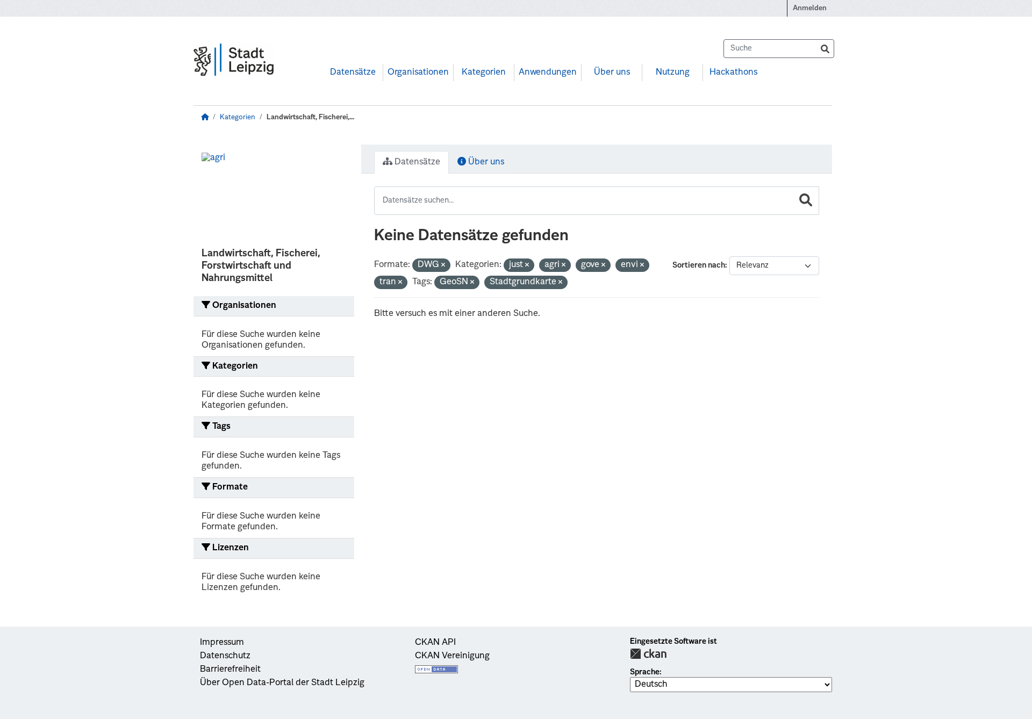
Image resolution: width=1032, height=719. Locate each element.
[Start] (205, 117)
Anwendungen (548, 72)
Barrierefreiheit (230, 669)
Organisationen (418, 72)
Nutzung (673, 72)
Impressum (222, 642)
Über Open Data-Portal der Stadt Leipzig (282, 683)
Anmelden (810, 8)
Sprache (645, 672)
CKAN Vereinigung (452, 656)
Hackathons (733, 72)
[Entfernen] (443, 266)
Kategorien (484, 72)
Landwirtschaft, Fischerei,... (310, 117)
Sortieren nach (698, 265)
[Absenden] (825, 48)
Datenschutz (225, 656)
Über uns (612, 72)
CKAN (648, 653)
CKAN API (435, 642)
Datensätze (353, 72)
